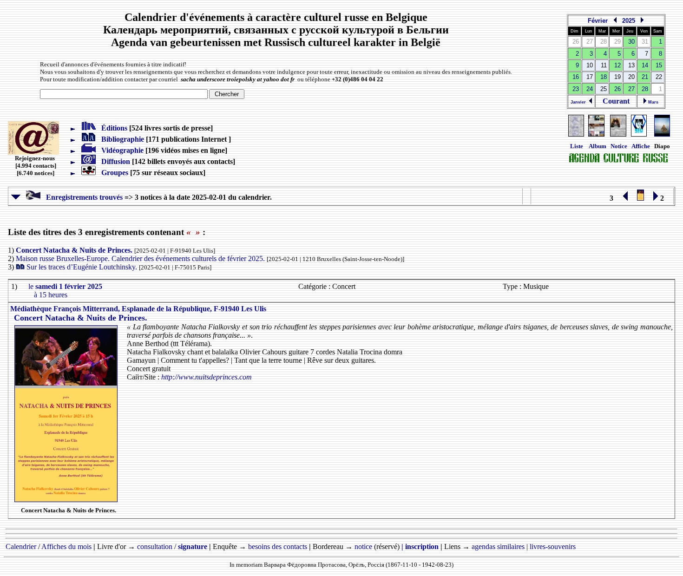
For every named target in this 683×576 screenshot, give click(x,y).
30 (631, 41)
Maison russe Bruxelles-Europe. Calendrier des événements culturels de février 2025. (141, 258)
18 (603, 76)
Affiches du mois (66, 546)
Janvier (580, 102)
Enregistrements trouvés (81, 197)
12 (617, 65)
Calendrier (21, 546)
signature (192, 546)
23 (575, 88)
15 (659, 65)
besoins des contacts (277, 546)
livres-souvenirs (553, 546)
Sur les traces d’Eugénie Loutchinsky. (82, 267)
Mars (652, 102)
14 (645, 65)
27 (631, 88)
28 (645, 88)
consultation (154, 546)
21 (645, 76)
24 (589, 88)
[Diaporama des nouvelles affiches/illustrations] (639, 134)
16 (575, 76)
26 (617, 88)
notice (363, 546)
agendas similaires (498, 546)
